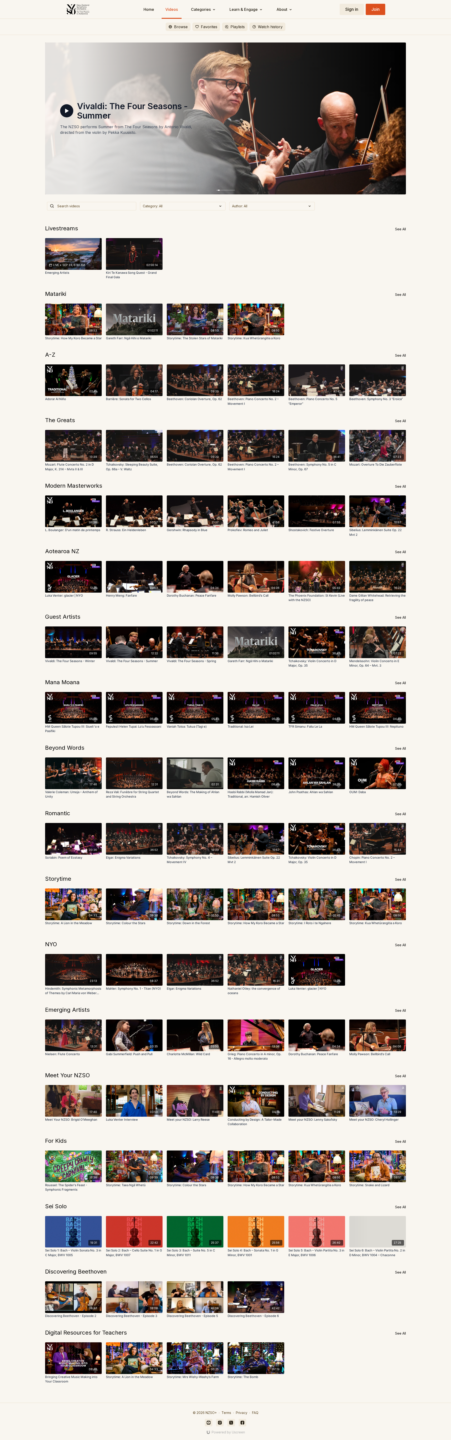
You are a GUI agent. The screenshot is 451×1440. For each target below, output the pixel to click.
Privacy (241, 1413)
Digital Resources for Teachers (86, 1332)
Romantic (57, 813)
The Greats (60, 420)
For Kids (56, 1140)
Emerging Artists (67, 1009)
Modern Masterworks (73, 485)
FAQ (255, 1413)
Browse (181, 26)
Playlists (237, 26)
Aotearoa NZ (62, 551)
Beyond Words (64, 747)
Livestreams (61, 228)
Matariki (55, 293)
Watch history (270, 26)
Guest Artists (62, 616)
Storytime (58, 878)
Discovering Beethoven (76, 1271)
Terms (226, 1413)
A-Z (50, 354)
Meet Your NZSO (67, 1075)
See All (400, 229)
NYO (51, 944)
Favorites (209, 26)
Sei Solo (56, 1206)
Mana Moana (62, 682)
